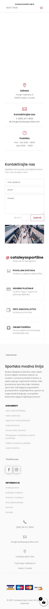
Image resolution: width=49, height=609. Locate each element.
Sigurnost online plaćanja (18, 420)
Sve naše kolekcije (14, 502)
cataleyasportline (24, 257)
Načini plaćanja (13, 415)
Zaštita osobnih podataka (18, 443)
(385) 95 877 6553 (25, 527)
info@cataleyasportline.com (26, 121)
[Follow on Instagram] (16, 469)
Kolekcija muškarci (14, 492)
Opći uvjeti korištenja (15, 410)
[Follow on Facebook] (9, 469)
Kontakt (9, 512)
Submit (37, 217)
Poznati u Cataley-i (15, 497)
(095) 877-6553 (25, 118)
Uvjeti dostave (12, 425)
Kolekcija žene (12, 487)
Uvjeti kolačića (12, 448)
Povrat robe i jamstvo (16, 430)
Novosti (9, 507)
